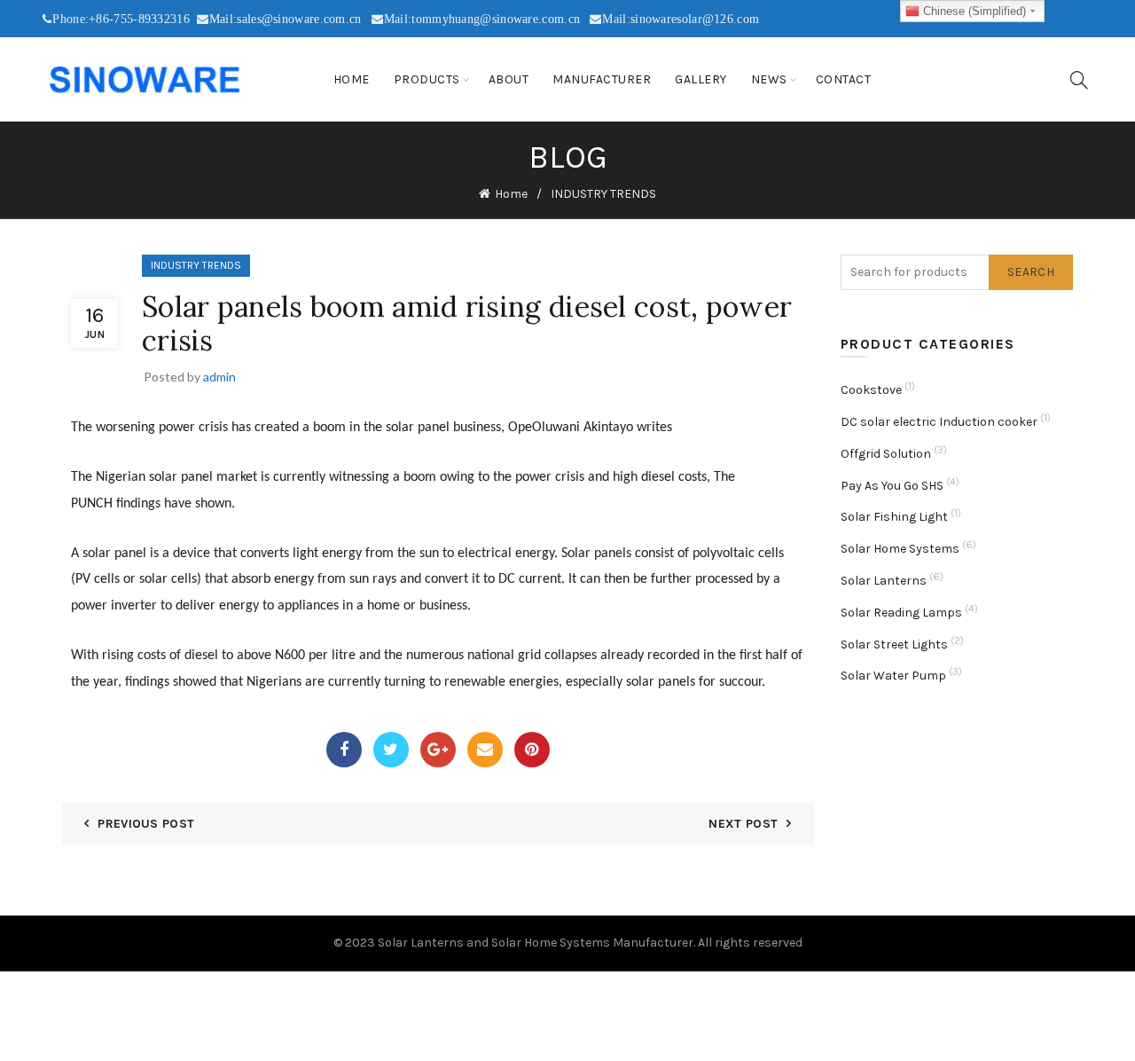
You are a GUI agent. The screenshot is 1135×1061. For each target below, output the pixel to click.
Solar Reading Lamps (901, 612)
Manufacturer (601, 79)
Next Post (743, 823)
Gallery (701, 79)
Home (351, 79)
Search (1030, 271)
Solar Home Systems (900, 548)
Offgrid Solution (886, 453)
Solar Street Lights (894, 644)
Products (427, 79)
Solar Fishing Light (894, 516)
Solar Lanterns (884, 580)
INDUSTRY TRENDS (603, 193)
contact (844, 79)
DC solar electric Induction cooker (939, 421)
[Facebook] (344, 749)
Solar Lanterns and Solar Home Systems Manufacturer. (536, 942)
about (509, 79)
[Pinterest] (532, 749)
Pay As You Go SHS (892, 485)
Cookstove (871, 389)
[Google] (438, 749)
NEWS (769, 79)
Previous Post (146, 823)
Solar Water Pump (893, 675)
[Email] (485, 749)
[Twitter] (391, 749)
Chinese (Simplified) (973, 11)
